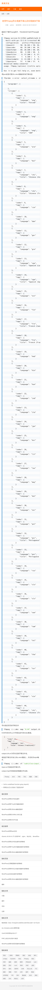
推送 (36, 975)
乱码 (30, 975)
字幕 (19, 776)
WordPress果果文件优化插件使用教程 (13, 841)
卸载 (4, 978)
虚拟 (33, 965)
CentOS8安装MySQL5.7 (9, 933)
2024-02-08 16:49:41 (30, 25)
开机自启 (28, 962)
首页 (3, 9)
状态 (19, 958)
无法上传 (29, 968)
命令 (13, 776)
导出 (25, 776)
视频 (30, 776)
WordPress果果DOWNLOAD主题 (12, 814)
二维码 (11, 955)
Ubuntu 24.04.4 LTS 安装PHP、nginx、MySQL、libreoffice (20, 836)
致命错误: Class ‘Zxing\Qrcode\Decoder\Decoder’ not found (21, 923)
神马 (35, 955)
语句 (4, 968)
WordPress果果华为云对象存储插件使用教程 (15, 869)
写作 (15, 972)
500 (10, 978)
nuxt (15, 965)
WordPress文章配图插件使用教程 (12, 863)
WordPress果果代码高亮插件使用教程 (13, 943)
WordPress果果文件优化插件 (10, 799)
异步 (10, 965)
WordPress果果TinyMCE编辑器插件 (13, 804)
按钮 (29, 955)
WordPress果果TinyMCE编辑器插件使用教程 (15, 847)
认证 (35, 962)
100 (12, 975)
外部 (4, 962)
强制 (10, 972)
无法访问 (12, 958)
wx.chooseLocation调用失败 (10, 928)
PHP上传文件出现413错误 (10, 938)
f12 (36, 968)
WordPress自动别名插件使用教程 (12, 874)
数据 (32, 972)
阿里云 (16, 978)
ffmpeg (7, 776)
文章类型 (5, 975)
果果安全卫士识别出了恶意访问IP (13, 787)
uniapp (5, 958)
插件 (8, 9)
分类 (22, 978)
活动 (3, 906)
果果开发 (5, 3)
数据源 (24, 975)
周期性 (17, 955)
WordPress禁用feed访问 (9, 831)
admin (12, 25)
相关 (10, 968)
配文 (33, 958)
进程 (4, 965)
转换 (36, 776)
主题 (14, 9)
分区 (21, 972)
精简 (15, 962)
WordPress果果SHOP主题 (10, 820)
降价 (21, 965)
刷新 (4, 972)
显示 (18, 975)
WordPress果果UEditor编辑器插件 (12, 809)
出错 (22, 968)
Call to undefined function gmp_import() (16, 784)
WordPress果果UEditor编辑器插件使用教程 (15, 852)
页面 (4, 955)
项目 (24, 955)
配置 (21, 962)
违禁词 (16, 968)
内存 (27, 965)
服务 (20, 9)
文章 (8, 14)
